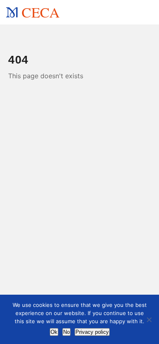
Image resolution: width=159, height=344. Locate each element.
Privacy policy (92, 332)
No (66, 332)
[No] (149, 319)
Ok (54, 332)
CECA (40, 12)
